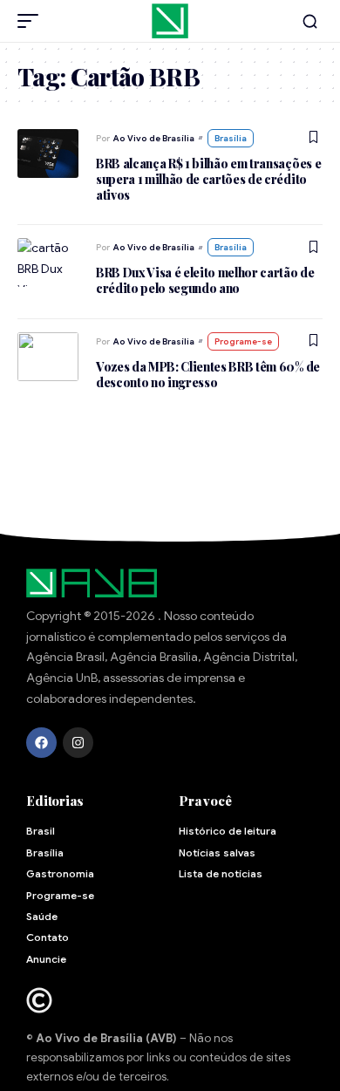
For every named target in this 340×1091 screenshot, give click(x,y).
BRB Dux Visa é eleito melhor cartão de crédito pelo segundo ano (205, 280)
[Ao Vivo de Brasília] (170, 20)
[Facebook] (41, 742)
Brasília (230, 138)
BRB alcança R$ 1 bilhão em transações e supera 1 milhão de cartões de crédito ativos (208, 179)
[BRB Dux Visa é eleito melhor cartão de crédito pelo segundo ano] (47, 262)
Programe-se (243, 341)
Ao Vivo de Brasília (153, 138)
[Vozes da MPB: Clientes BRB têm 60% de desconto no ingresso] (47, 356)
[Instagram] (78, 742)
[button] (32, 21)
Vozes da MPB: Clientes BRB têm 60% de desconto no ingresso (208, 374)
